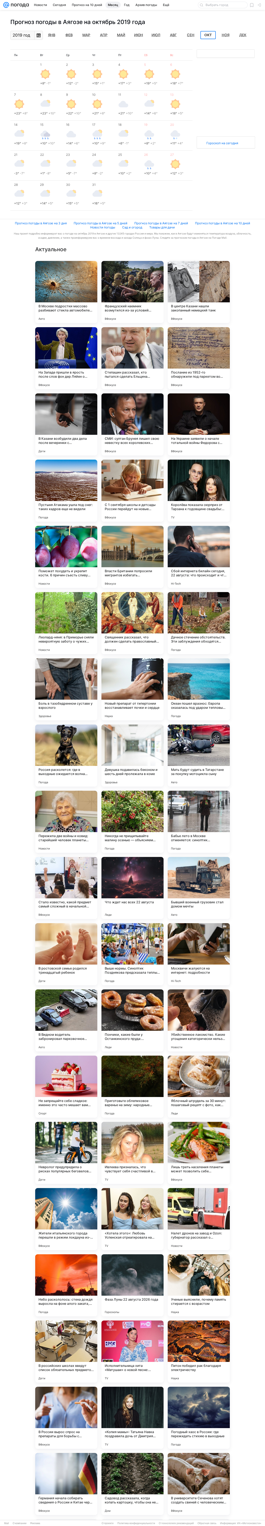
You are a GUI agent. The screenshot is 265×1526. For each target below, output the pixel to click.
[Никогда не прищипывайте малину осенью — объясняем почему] (132, 822)
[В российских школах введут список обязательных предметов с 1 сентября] (66, 1352)
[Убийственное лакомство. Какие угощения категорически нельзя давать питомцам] (199, 1020)
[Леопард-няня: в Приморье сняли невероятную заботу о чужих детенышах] (66, 623)
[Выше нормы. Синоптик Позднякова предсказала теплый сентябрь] (132, 954)
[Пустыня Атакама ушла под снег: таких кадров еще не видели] (66, 491)
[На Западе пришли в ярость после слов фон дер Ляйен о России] (66, 358)
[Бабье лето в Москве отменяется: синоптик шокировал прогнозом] (199, 822)
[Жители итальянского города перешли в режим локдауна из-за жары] (66, 1219)
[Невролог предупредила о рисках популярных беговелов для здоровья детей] (66, 1153)
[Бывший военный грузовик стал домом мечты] (199, 888)
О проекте (108, 1523)
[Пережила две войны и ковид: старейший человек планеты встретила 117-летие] (66, 822)
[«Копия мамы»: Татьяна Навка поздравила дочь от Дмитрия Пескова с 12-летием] (132, 1418)
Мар (86, 35)
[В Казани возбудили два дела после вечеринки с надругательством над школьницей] (66, 424)
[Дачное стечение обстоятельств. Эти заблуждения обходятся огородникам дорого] (199, 623)
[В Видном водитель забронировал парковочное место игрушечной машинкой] (66, 1020)
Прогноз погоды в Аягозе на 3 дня (41, 223)
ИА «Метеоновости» (249, 1523)
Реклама (35, 1523)
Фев (69, 35)
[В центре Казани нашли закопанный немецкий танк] (199, 292)
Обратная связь (207, 1523)
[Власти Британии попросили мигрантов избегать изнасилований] (132, 557)
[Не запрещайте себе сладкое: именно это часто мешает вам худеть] (66, 1087)
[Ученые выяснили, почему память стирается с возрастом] (199, 1285)
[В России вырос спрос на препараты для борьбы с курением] (66, 1418)
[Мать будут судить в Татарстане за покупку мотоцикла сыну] (199, 756)
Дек (242, 35)
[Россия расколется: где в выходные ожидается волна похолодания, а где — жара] (66, 756)
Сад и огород (132, 227)
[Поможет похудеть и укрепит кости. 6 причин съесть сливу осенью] (66, 557)
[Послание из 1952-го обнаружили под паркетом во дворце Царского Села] (199, 358)
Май (121, 35)
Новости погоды (102, 227)
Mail (6, 1523)
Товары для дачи (162, 227)
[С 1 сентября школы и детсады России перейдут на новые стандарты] (132, 491)
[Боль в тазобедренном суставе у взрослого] (66, 689)
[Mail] (6, 5)
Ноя (225, 35)
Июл (156, 35)
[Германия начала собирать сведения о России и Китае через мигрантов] (66, 1484)
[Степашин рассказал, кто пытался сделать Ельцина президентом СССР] (132, 358)
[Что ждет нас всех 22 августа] (132, 888)
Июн (138, 35)
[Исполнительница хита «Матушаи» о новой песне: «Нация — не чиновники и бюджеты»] (132, 1352)
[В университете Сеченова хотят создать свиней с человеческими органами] (199, 1484)
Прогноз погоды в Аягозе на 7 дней (161, 223)
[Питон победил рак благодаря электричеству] (199, 1352)
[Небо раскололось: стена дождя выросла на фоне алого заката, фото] (66, 1285)
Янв (51, 35)
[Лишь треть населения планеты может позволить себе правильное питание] (199, 1153)
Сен (190, 35)
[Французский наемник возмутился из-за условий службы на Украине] (132, 292)
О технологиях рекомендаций (176, 1523)
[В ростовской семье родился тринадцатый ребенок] (66, 954)
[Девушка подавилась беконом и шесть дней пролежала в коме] (132, 756)
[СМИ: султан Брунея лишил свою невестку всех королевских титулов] (132, 424)
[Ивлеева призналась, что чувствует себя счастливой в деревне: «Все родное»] (132, 1153)
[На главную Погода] (19, 5)
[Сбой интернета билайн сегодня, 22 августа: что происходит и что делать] (199, 557)
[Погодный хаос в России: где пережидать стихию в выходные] (199, 1418)
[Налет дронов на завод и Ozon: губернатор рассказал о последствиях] (199, 1219)
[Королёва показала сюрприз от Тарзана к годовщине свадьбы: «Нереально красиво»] (199, 491)
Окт (208, 35)
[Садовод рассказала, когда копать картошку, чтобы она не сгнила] (132, 1484)
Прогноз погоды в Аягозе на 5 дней (100, 223)
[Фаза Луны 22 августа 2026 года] (132, 1285)
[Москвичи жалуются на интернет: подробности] (199, 954)
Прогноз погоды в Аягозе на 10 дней (222, 223)
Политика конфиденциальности (136, 1523)
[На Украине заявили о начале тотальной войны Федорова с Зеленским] (199, 424)
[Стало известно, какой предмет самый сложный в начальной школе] (66, 888)
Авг (173, 35)
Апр (103, 35)
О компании (19, 1523)
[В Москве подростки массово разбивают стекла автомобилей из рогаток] (66, 292)
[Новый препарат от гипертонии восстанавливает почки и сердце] (132, 689)
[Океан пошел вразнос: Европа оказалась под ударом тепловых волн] (199, 689)
